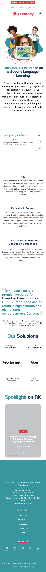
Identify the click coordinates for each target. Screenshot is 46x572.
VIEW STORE (14, 119)
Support (23, 7)
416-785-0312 (25, 498)
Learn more (23, 202)
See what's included (23, 168)
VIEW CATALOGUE (23, 127)
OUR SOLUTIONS (31, 119)
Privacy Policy (30, 567)
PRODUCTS (23, 519)
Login (31, 7)
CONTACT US (23, 528)
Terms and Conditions (18, 567)
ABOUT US (23, 515)
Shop (23, 533)
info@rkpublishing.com (25, 503)
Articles (23, 431)
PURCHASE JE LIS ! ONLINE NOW (23, 2)
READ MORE (23, 452)
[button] (6, 455)
